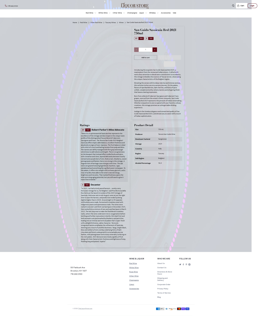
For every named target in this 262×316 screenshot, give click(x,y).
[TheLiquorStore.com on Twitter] (180, 265)
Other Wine (117, 13)
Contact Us (161, 268)
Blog (159, 297)
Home (75, 22)
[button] (169, 57)
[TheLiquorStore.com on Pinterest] (186, 265)
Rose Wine (133, 272)
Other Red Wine (96, 22)
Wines (121, 22)
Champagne (132, 13)
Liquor (141, 13)
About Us (161, 263)
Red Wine (89, 13)
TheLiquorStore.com (85, 308)
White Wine (103, 13)
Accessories (166, 13)
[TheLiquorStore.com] (85, 261)
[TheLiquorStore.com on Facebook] (183, 265)
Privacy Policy (162, 289)
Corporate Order (163, 284)
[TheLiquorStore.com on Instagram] (189, 265)
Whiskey (152, 13)
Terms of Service (164, 293)
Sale (174, 13)
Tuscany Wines (110, 22)
